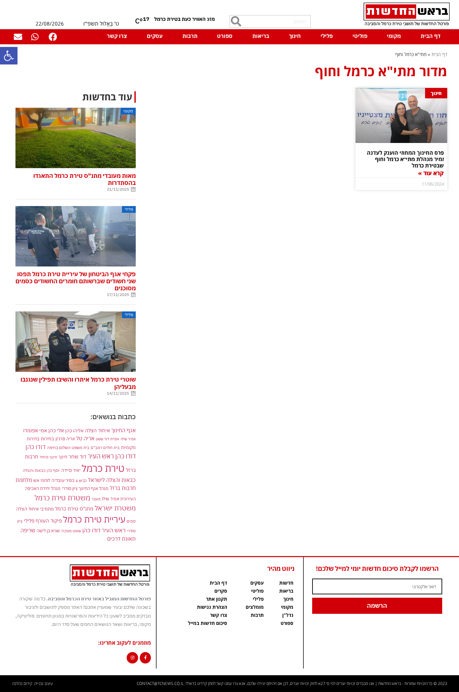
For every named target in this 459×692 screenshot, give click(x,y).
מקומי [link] (394, 36)
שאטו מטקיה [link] (71, 530)
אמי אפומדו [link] (35, 430)
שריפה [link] (27, 530)
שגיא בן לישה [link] (48, 531)
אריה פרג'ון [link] (65, 439)
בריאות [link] (260, 36)
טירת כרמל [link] (103, 468)
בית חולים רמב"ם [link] (105, 447)
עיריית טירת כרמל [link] (94, 519)
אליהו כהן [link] (74, 430)
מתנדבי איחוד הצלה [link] (35, 509)
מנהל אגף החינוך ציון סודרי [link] (85, 488)
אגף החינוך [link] (123, 430)
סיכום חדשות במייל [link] (207, 623)
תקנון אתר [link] (216, 599)
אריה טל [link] (85, 438)
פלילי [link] (327, 36)
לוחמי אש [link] (41, 480)
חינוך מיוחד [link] (48, 456)
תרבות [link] (190, 36)
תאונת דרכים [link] (121, 538)
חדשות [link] (286, 583)
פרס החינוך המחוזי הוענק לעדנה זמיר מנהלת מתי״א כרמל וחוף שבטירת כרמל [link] (405, 159)
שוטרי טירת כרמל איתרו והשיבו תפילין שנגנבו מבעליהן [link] (78, 383)
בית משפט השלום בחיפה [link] (68, 447)
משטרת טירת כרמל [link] (62, 497)
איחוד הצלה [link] (97, 430)
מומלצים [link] (255, 607)
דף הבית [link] (431, 36)
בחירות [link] (47, 438)
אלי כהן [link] (56, 430)
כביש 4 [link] (81, 480)
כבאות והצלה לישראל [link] (112, 479)
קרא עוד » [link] (431, 173)
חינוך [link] (295, 36)
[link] (8, 55)
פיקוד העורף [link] (49, 520)
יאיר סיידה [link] (70, 470)
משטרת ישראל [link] (115, 507)
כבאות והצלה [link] (34, 470)
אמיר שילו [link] (128, 438)
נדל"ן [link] (287, 615)
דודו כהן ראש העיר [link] (112, 456)
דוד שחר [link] (77, 456)
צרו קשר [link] (117, 36)
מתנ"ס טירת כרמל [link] (74, 508)
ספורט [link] (225, 36)
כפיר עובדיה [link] (62, 480)
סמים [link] (131, 521)
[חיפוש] (236, 21)
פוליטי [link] (359, 36)
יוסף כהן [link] (53, 470)
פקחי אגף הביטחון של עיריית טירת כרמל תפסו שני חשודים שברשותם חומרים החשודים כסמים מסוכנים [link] (75, 281)
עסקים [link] (155, 36)
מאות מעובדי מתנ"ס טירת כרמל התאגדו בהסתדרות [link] (84, 179)
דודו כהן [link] (36, 447)
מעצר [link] (96, 498)
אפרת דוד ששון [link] (107, 439)
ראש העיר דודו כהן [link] (104, 530)
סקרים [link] (220, 591)
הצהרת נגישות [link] (212, 607)
